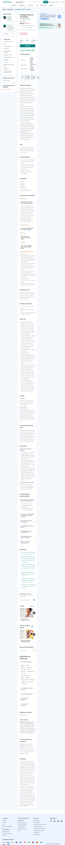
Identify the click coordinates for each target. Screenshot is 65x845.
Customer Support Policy (39, 830)
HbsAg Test (31, 681)
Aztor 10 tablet (23, 117)
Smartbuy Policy (37, 834)
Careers (4, 822)
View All (32, 606)
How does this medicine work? (9, 65)
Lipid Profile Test (30, 671)
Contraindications (7, 46)
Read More (30, 27)
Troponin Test (29, 667)
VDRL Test (29, 669)
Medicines (10, 9)
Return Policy (36, 832)
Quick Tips (6, 59)
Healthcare (22, 5)
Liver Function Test (25, 679)
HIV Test (28, 665)
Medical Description (8, 41)
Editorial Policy (37, 820)
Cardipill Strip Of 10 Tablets (22, 9)
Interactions (6, 68)
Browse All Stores (22, 828)
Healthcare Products (7, 833)
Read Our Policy (6, 80)
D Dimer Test (24, 683)
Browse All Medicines (22, 822)
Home (4, 9)
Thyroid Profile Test (25, 675)
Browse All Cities (21, 826)
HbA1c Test (23, 671)
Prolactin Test (24, 681)
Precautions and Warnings (7, 52)
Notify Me (27, 45)
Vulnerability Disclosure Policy (40, 824)
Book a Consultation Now (45, 27)
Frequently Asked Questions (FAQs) (7, 71)
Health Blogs (43, 5)
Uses (5, 43)
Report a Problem (7, 89)
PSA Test (23, 665)
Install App (44, 18)
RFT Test (24, 673)
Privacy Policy (36, 822)
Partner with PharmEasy (7, 826)
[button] (39, 2)
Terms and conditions (38, 826)
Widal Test (28, 677)
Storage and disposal (8, 57)
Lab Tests (30, 5)
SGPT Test (23, 669)
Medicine (14, 5)
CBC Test (23, 667)
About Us (4, 820)
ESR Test (23, 677)
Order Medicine (6, 831)
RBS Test (32, 679)
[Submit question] (34, 600)
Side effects (6, 48)
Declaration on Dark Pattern (39, 828)
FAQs (19, 830)
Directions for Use (8, 54)
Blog (3, 824)
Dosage (5, 62)
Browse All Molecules (22, 824)
